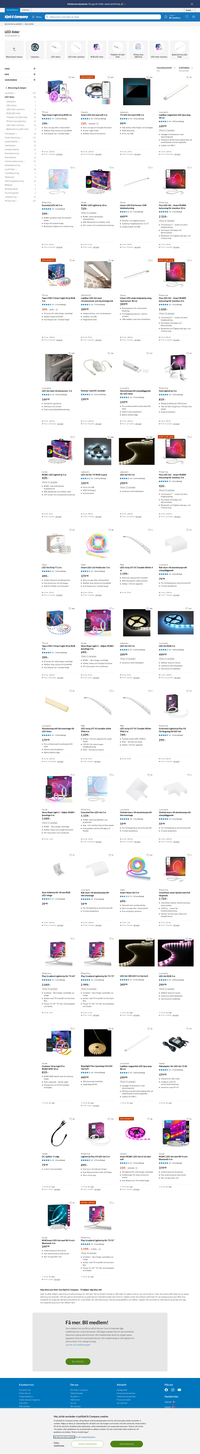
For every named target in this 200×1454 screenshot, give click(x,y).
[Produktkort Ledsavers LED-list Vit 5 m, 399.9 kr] (137, 623)
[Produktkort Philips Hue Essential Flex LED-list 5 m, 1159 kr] (98, 789)
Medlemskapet (76, 1393)
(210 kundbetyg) (139, 478)
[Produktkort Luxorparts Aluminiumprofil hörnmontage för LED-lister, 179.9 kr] (59, 705)
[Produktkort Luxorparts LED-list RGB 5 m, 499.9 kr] (176, 623)
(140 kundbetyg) (61, 653)
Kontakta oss (24, 1390)
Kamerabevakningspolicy (30, 1400)
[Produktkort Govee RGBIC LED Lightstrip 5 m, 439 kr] (59, 451)
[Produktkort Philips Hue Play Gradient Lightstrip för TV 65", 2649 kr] (59, 953)
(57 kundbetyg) (99, 1160)
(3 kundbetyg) (177, 819)
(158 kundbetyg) (100, 478)
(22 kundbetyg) (177, 735)
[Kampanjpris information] (97, 124)
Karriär (73, 1403)
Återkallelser (24, 1406)
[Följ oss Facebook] (166, 1390)
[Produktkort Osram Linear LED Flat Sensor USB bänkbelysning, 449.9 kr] (137, 182)
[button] (18, 35)
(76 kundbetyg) (138, 397)
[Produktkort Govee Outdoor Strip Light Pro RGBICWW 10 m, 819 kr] (59, 1043)
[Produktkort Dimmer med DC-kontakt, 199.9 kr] (98, 368)
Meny (39, 17)
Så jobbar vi (75, 1396)
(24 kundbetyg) (99, 1072)
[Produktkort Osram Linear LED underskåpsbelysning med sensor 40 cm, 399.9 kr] (137, 275)
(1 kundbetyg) (60, 209)
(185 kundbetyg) (178, 121)
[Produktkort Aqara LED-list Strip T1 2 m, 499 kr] (59, 544)
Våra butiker (75, 1406)
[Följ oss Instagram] (172, 1390)
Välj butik (59, 154)
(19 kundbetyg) (60, 735)
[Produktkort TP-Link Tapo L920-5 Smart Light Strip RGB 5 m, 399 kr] (59, 623)
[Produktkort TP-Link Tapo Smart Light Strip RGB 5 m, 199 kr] (59, 92)
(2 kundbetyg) (177, 212)
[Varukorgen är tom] (193, 16)
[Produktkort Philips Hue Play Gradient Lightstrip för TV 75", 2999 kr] (98, 953)
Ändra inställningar (59, 1444)
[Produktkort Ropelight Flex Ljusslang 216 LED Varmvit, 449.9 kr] (98, 1043)
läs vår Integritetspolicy (85, 1437)
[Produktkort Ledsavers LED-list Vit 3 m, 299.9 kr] (137, 451)
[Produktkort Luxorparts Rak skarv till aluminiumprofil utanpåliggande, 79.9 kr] (176, 544)
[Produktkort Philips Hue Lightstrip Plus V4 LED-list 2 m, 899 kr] (98, 1133)
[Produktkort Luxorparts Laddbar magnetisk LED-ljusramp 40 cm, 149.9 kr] (176, 92)
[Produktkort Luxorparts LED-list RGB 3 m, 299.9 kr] (176, 953)
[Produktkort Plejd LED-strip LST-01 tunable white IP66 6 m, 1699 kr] (98, 705)
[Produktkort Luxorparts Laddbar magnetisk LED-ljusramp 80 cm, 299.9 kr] (137, 1043)
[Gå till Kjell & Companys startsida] (17, 17)
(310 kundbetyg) (61, 119)
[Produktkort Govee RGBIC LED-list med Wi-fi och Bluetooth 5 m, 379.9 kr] (176, 1133)
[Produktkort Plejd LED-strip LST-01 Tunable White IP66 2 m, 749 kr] (137, 705)
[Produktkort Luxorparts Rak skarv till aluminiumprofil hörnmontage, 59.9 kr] (98, 869)
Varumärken (122, 1403)
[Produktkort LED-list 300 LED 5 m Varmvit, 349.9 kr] (137, 953)
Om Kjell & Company (79, 1390)
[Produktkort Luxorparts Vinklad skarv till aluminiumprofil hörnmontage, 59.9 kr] (137, 789)
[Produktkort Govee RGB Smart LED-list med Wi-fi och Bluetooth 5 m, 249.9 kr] (59, 1217)
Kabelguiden (122, 1390)
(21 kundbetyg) (138, 980)
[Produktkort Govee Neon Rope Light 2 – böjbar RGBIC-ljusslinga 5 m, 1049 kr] (59, 789)
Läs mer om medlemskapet (78, 1344)
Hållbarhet (75, 1400)
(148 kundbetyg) (178, 650)
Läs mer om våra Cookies (64, 1437)
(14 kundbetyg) (177, 395)
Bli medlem (78, 1361)
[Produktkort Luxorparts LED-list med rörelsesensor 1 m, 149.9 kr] (59, 368)
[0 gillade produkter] (187, 16)
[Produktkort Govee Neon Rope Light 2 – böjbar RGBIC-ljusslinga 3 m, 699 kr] (98, 623)
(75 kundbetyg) (99, 304)
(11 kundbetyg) (60, 304)
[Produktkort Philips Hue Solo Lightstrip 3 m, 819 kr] (176, 368)
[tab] (12, 10)
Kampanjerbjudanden (126, 1393)
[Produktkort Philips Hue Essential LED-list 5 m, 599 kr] (59, 182)
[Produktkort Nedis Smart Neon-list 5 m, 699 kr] (137, 869)
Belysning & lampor (17, 87)
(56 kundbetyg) (138, 119)
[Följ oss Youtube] (179, 1390)
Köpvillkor (23, 1403)
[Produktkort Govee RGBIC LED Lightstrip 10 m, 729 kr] (98, 182)
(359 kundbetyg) (61, 395)
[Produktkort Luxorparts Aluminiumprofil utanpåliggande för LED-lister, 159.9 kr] (137, 368)
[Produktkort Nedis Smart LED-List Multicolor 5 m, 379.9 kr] (98, 544)
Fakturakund (24, 1393)
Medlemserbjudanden (126, 1396)
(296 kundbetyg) (100, 119)
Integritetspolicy (26, 1396)
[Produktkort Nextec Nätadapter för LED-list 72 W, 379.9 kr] (176, 1043)
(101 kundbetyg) (100, 394)
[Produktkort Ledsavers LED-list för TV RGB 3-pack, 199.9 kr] (98, 451)
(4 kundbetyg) (177, 574)
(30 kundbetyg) (99, 571)
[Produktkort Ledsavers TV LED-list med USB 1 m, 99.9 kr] (137, 92)
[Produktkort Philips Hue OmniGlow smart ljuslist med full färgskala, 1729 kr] (176, 869)
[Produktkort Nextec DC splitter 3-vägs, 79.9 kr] (59, 1133)
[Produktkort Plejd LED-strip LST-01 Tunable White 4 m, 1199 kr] (137, 544)
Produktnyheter (124, 1400)
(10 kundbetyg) (138, 896)
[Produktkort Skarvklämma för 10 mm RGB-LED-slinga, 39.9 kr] (59, 869)
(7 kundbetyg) (60, 899)
